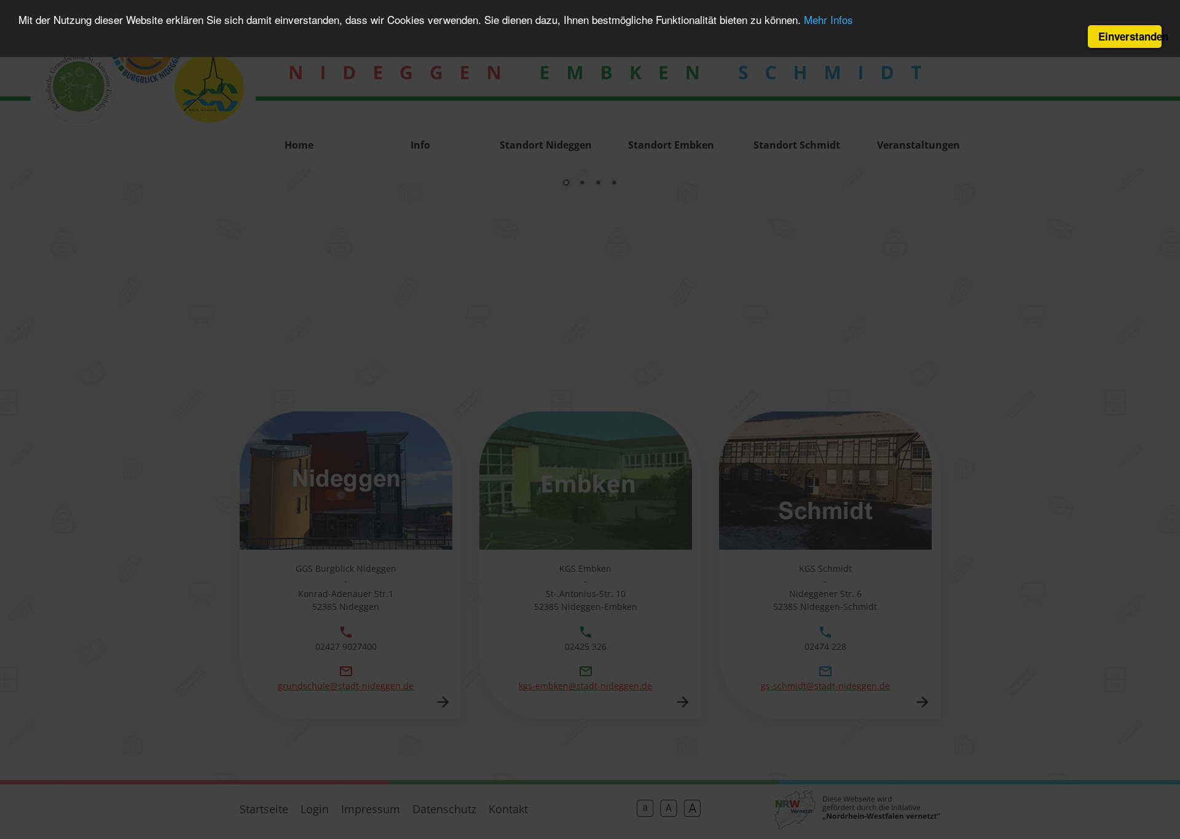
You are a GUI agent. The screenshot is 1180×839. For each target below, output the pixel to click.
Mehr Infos (828, 20)
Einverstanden (1130, 36)
